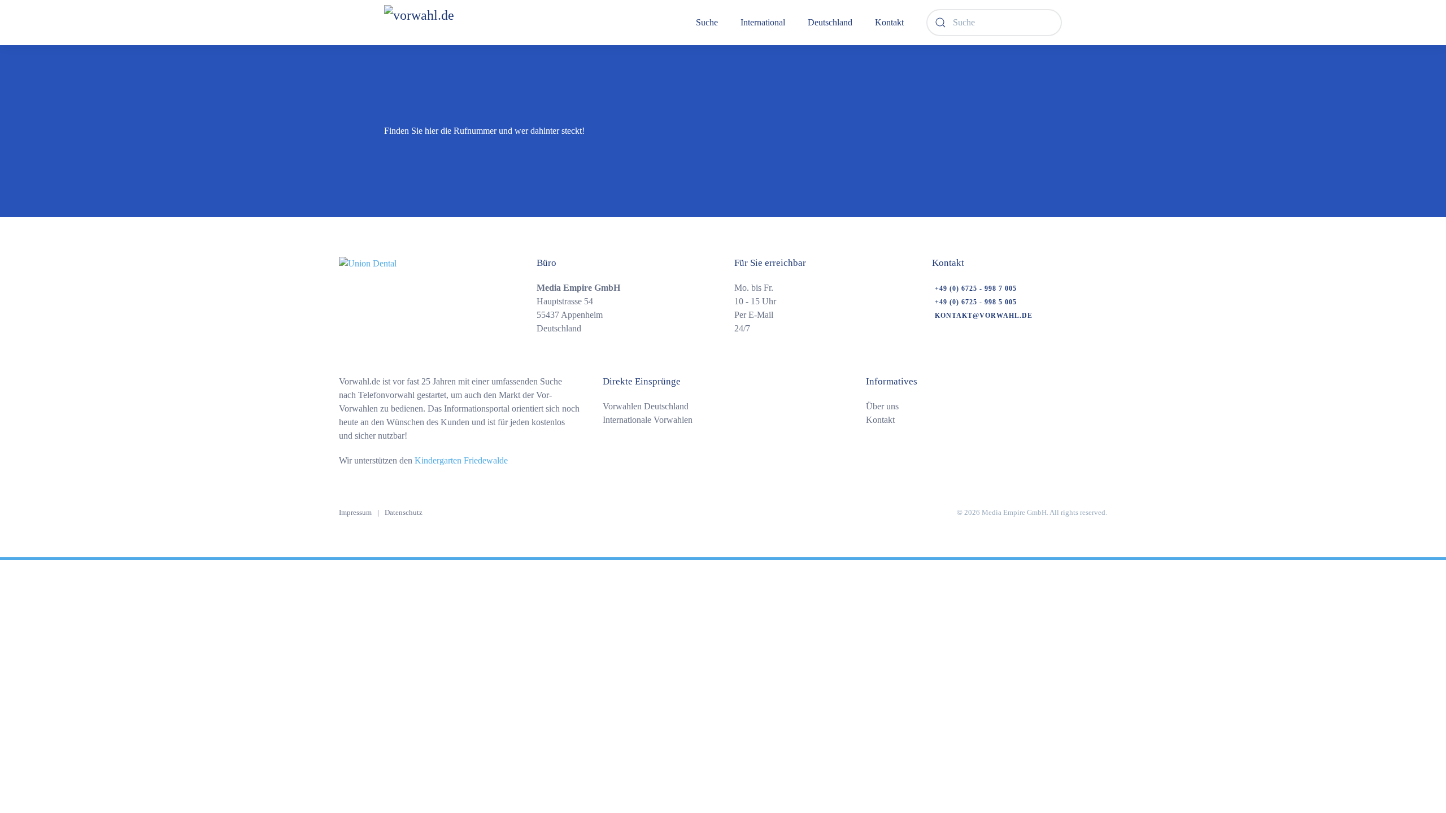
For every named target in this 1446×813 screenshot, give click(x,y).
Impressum (355, 512)
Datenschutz (404, 512)
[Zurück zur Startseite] (448, 22)
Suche (707, 22)
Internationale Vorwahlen (647, 420)
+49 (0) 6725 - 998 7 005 (976, 288)
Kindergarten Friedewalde (461, 460)
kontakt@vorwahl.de (984, 316)
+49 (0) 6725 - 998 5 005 (976, 302)
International (763, 22)
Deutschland (830, 22)
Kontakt (889, 22)
